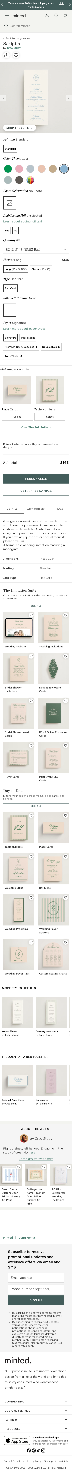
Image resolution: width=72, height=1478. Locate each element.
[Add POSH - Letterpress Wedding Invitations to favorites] (68, 1167)
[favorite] (16, 55)
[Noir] (19, 180)
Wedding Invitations (51, 646)
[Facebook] (28, 1450)
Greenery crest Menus (47, 1031)
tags (60, 508)
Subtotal (10, 462)
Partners (11, 1419)
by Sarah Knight (44, 1034)
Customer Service (17, 1410)
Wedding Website (15, 646)
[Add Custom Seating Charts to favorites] (65, 942)
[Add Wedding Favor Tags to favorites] (31, 942)
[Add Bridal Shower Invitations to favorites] (31, 656)
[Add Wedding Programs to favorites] (31, 897)
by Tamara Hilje (44, 1103)
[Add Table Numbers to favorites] (31, 815)
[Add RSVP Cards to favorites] (31, 745)
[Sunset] (41, 169)
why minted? (36, 508)
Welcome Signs (14, 887)
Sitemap (48, 1461)
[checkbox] (17, 417)
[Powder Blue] (30, 169)
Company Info (14, 1401)
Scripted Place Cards (13, 1099)
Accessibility (61, 1461)
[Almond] (53, 169)
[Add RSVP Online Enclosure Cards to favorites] (65, 700)
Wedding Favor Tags (17, 973)
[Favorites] (56, 15)
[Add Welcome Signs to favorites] (31, 856)
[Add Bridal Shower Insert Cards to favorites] (31, 700)
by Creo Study (9, 1103)
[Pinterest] (33, 1450)
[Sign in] (47, 15)
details (12, 508)
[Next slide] (69, 98)
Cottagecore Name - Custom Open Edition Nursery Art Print (36, 1196)
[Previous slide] (3, 98)
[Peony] (19, 169)
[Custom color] (30, 180)
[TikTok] (38, 1450)
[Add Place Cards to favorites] (65, 815)
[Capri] (64, 169)
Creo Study (14, 47)
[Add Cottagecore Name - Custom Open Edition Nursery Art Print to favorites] (43, 1167)
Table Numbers (14, 846)
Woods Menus (9, 1031)
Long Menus (27, 1237)
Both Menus (42, 1099)
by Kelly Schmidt (10, 1034)
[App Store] (17, 1441)
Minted (8, 1237)
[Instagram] (43, 1450)
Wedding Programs (16, 928)
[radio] (10, 148)
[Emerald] (8, 169)
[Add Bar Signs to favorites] (65, 856)
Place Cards (46, 846)
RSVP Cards (12, 776)
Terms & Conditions (14, 1461)
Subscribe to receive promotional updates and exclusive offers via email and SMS (34, 1259)
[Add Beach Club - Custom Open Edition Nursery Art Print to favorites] (18, 1167)
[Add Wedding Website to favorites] (31, 615)
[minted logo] (20, 15)
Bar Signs (45, 887)
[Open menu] (7, 15)
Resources (12, 1428)
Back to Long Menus (17, 38)
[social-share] (6, 55)
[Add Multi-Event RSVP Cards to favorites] (65, 745)
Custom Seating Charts (53, 973)
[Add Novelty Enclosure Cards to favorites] (65, 656)
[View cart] (65, 15)
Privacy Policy (34, 1461)
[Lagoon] (8, 180)
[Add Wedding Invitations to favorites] (65, 615)
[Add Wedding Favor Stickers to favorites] (65, 897)
